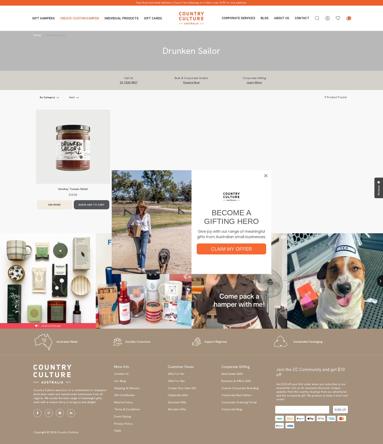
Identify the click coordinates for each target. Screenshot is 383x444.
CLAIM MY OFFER (231, 249)
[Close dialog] (265, 175)
